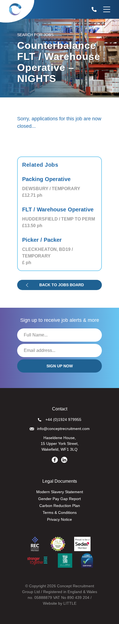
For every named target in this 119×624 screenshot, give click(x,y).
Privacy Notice (59, 519)
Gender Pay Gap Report (59, 498)
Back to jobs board (61, 285)
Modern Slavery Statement (59, 492)
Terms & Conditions (60, 512)
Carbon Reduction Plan (59, 505)
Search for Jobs (35, 35)
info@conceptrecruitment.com (63, 428)
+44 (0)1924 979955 (63, 419)
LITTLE (69, 603)
